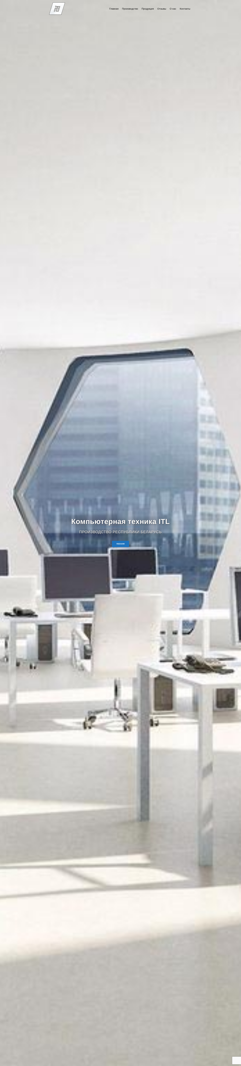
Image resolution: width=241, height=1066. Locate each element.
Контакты (185, 8)
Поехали (120, 544)
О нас (173, 8)
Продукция (148, 8)
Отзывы (161, 8)
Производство (130, 8)
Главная (113, 8)
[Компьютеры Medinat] (57, 9)
